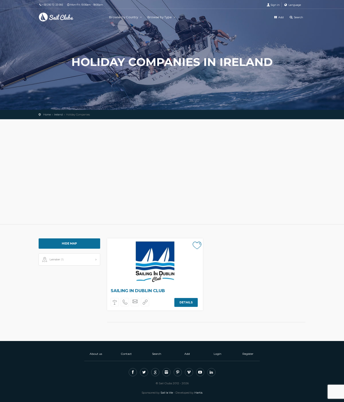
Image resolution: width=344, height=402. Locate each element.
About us (96, 353)
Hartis (198, 392)
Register (247, 353)
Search (298, 17)
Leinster (57, 259)
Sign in (275, 5)
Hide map (69, 243)
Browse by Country (124, 17)
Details (186, 302)
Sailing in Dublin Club (138, 290)
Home (47, 114)
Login (217, 353)
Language (294, 5)
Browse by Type (159, 17)
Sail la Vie (167, 392)
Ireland (58, 114)
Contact (126, 353)
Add (281, 17)
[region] (172, 171)
